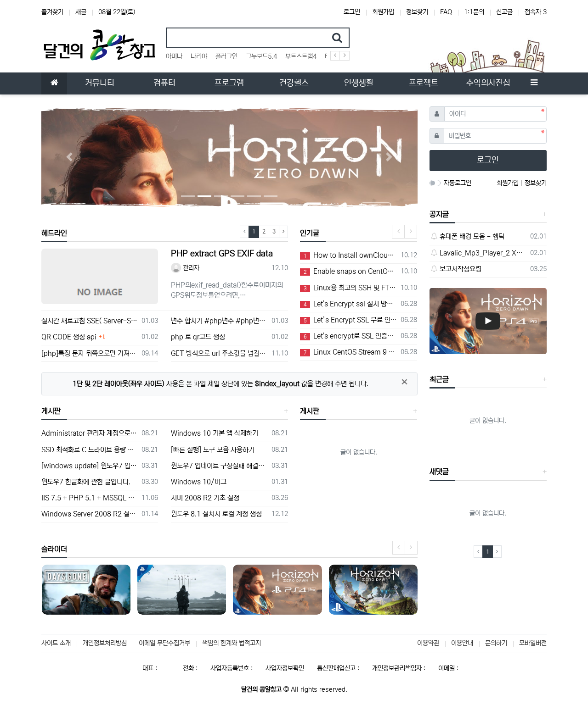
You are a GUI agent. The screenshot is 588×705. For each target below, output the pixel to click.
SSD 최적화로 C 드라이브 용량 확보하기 (89, 450)
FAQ (446, 12)
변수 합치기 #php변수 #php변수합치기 (219, 321)
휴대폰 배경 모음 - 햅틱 (472, 236)
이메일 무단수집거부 (164, 643)
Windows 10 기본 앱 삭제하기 (214, 433)
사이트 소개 (56, 643)
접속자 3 (536, 12)
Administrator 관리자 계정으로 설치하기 (89, 433)
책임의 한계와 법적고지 (231, 643)
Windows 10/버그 (198, 482)
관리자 (190, 268)
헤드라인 (54, 233)
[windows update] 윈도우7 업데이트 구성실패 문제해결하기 (89, 466)
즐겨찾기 (52, 12)
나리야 (199, 56)
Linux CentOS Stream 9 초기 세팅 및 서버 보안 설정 (350, 352)
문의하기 (496, 643)
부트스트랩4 (301, 56)
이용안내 (462, 643)
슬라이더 (54, 549)
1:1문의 (474, 12)
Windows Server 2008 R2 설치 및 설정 (89, 514)
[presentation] (398, 232)
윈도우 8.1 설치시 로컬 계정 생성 (216, 514)
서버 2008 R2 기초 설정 (205, 498)
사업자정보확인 (285, 668)
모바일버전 (533, 643)
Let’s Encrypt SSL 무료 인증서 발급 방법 (350, 320)
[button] (69, 157)
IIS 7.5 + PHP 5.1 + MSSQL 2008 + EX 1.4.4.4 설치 (89, 498)
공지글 (439, 214)
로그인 (352, 12)
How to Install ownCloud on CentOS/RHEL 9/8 (350, 255)
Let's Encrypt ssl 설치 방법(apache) (350, 304)
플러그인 (226, 56)
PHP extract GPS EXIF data (222, 253)
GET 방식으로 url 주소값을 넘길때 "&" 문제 (219, 353)
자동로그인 (457, 183)
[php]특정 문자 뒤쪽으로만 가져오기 (89, 353)
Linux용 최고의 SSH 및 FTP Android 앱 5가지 (350, 288)
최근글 (439, 379)
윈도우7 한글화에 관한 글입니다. (85, 482)
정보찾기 (417, 12)
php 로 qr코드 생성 (198, 337)
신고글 (504, 12)
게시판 (51, 411)
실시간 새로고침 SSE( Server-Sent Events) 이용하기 (89, 321)
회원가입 (383, 12)
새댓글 (439, 471)
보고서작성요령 (460, 269)
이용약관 (428, 643)
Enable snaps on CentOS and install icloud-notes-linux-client (350, 271)
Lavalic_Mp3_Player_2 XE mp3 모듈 (483, 253)
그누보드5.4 (261, 56)
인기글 (309, 233)
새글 (80, 12)
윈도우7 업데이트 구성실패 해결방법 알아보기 (219, 466)
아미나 (174, 56)
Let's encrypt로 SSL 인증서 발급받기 (350, 336)
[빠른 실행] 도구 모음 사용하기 (212, 450)
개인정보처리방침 (105, 643)
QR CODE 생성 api (68, 337)
